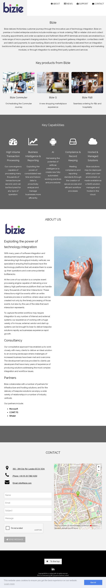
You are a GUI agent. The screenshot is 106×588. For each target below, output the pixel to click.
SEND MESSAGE (15, 539)
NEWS (69, 4)
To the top (55, 561)
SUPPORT (83, 4)
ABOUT (56, 4)
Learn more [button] (9, 584)
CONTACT (99, 4)
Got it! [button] (93, 582)
